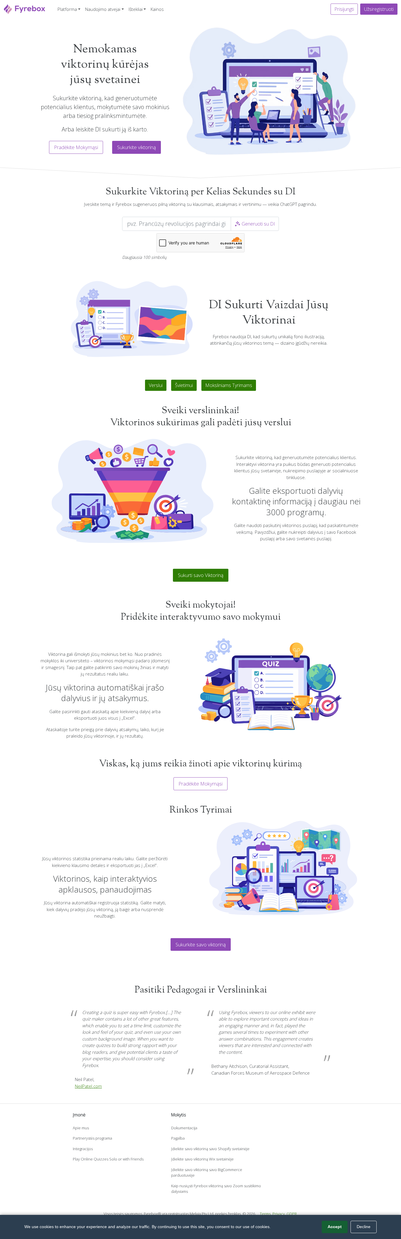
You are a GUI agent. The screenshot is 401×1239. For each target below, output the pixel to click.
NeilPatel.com (88, 1086)
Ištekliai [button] (136, 9)
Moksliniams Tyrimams (228, 385)
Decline (363, 1226)
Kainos (157, 9)
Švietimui (184, 385)
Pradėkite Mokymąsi (76, 147)
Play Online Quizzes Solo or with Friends (108, 1159)
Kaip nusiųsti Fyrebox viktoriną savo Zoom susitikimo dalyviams (216, 1188)
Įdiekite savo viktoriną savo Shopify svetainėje (210, 1148)
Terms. (266, 1213)
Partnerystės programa (92, 1138)
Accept (335, 1226)
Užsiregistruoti (379, 9)
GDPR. (292, 1213)
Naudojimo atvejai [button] (102, 9)
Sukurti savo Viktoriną (200, 575)
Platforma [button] (67, 9)
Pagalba (178, 1138)
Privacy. (279, 1213)
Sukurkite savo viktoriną (201, 944)
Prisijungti (344, 9)
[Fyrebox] (25, 8)
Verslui (156, 385)
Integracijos (83, 1148)
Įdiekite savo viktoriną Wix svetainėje (202, 1159)
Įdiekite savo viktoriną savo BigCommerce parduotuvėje (206, 1172)
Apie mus (81, 1127)
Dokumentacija (184, 1127)
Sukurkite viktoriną (136, 147)
